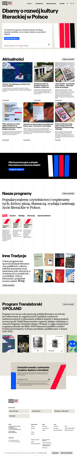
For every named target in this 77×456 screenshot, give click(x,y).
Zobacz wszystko (8, 285)
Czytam (13, 216)
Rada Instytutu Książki (58, 430)
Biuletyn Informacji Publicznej (46, 440)
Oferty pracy (44, 447)
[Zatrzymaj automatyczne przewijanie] (48, 44)
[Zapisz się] (48, 379)
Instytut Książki (7, 3)
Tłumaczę (31, 216)
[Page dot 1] (6, 46)
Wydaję (21, 216)
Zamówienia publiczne (46, 442)
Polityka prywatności (35, 439)
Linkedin (32, 434)
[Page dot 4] (21, 46)
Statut (66, 426)
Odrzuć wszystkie (66, 453)
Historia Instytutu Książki (69, 428)
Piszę (5, 216)
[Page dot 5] (26, 46)
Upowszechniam (44, 216)
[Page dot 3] (16, 46)
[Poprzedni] (70, 343)
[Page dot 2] (11, 46)
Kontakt (43, 430)
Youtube (32, 432)
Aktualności (44, 426)
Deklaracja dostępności (35, 443)
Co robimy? (56, 426)
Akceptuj (55, 453)
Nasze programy (45, 428)
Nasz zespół (56, 428)
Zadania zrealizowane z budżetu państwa (46, 445)
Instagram (33, 428)
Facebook (33, 426)
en (73, 3)
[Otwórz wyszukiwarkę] (67, 3)
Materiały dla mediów (69, 430)
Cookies (32, 441)
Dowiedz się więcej (43, 452)
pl (71, 3)
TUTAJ (21, 281)
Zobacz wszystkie (68, 59)
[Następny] (74, 343)
